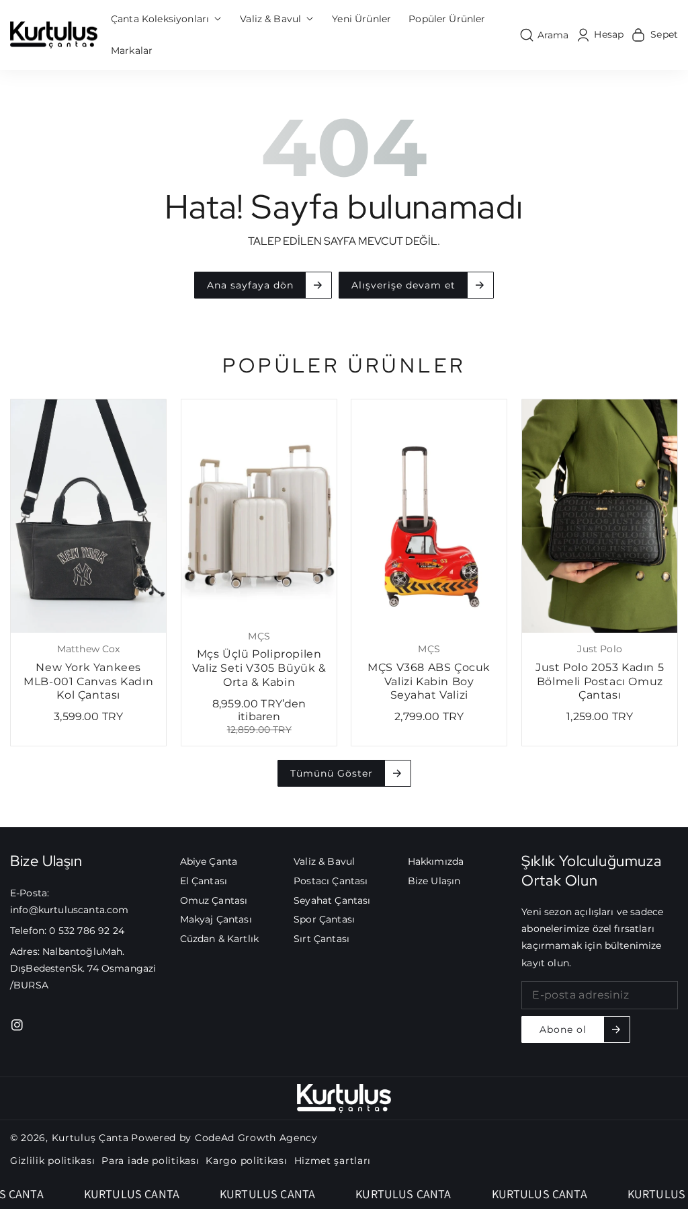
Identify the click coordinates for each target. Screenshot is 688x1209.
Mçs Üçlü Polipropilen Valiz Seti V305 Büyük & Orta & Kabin (258, 668)
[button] (166, 18)
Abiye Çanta (209, 861)
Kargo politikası (246, 1161)
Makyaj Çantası (216, 919)
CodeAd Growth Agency (256, 1138)
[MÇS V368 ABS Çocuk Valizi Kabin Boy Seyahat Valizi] (429, 516)
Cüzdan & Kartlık (219, 939)
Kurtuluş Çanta (90, 1138)
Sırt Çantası (321, 939)
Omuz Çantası (214, 900)
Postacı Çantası (331, 881)
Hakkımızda (436, 861)
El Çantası (204, 881)
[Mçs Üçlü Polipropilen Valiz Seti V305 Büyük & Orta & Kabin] (259, 509)
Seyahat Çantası (332, 900)
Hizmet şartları (333, 1161)
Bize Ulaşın (434, 881)
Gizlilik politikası (52, 1161)
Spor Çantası (324, 919)
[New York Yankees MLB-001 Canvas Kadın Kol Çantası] (88, 516)
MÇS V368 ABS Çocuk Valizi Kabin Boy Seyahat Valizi (429, 681)
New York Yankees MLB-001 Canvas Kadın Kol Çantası (88, 681)
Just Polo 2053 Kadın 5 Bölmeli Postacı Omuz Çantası (599, 681)
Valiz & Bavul (324, 861)
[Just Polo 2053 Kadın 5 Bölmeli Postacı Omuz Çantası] (599, 516)
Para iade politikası (150, 1161)
